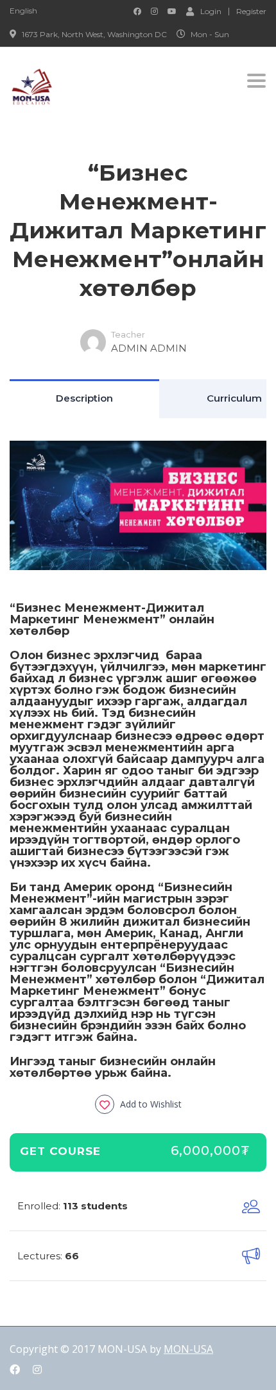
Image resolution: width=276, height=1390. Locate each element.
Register (251, 11)
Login (210, 10)
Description (84, 398)
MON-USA (188, 1349)
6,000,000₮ (210, 1150)
